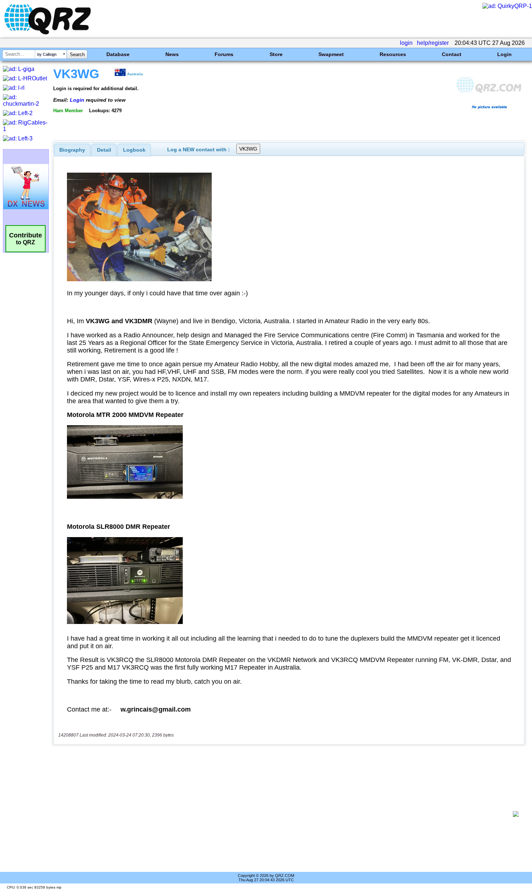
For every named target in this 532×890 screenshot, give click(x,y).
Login (504, 54)
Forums (224, 54)
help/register (433, 43)
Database (118, 54)
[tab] (72, 150)
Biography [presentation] (72, 150)
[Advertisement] (284, 814)
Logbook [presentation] (134, 150)
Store (276, 54)
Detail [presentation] (104, 150)
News (172, 54)
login (406, 43)
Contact (451, 54)
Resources (393, 54)
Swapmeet (331, 54)
